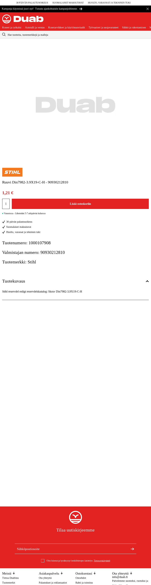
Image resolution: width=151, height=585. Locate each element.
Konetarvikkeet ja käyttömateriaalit (66, 27)
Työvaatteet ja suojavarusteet (103, 27)
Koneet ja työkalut (11, 27)
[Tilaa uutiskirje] (132, 548)
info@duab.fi (120, 577)
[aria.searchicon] (4, 34)
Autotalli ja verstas (35, 27)
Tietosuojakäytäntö (102, 560)
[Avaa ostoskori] (146, 20)
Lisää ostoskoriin (80, 203)
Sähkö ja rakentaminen (134, 27)
